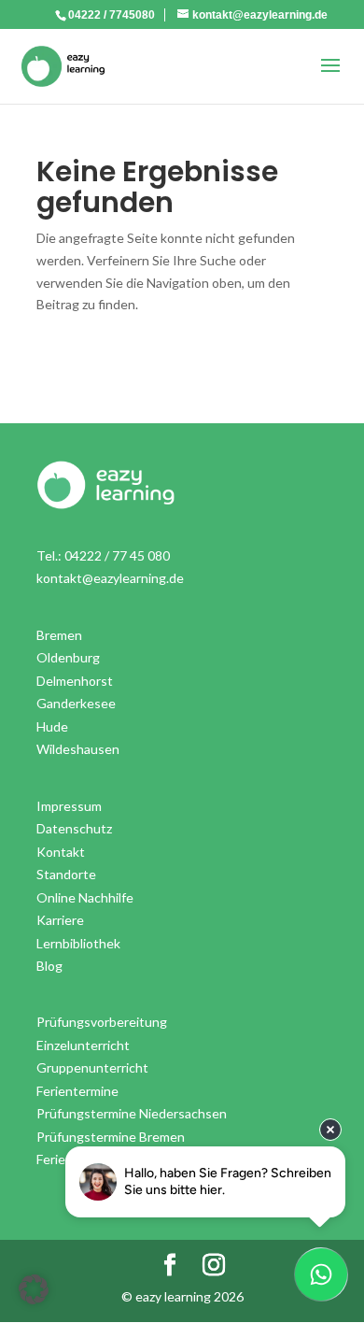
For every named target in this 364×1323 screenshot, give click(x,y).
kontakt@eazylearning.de (110, 578)
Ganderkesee (76, 703)
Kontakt (60, 852)
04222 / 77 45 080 (117, 555)
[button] (33, 1289)
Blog (49, 966)
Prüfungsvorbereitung (101, 1022)
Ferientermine (77, 1091)
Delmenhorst (74, 681)
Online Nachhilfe (84, 897)
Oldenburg (68, 657)
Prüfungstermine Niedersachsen (131, 1113)
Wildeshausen (77, 749)
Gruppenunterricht (92, 1067)
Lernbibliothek (78, 943)
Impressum (69, 806)
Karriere (60, 920)
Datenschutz (74, 828)
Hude (52, 726)
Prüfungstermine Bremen (110, 1137)
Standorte (66, 874)
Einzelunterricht (83, 1045)
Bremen (59, 635)
